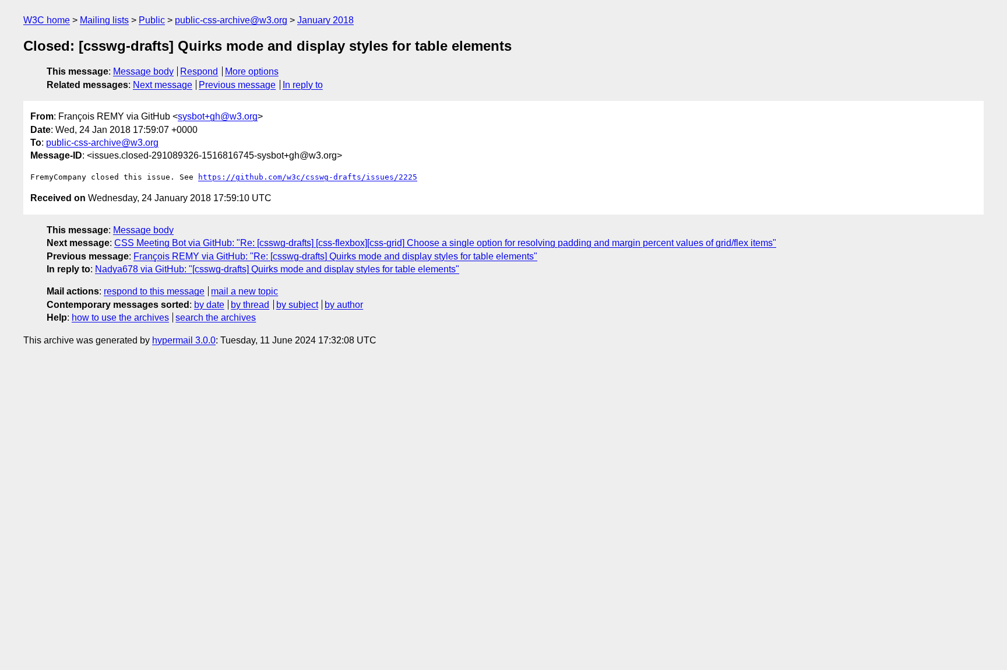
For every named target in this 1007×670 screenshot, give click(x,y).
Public (152, 20)
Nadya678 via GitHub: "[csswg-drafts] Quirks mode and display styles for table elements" (277, 269)
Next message (162, 85)
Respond (199, 71)
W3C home (46, 20)
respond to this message (154, 291)
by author (344, 305)
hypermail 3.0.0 (184, 340)
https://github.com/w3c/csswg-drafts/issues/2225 (307, 177)
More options (252, 71)
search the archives (215, 317)
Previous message (237, 85)
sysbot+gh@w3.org (218, 116)
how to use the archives (120, 317)
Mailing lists (104, 20)
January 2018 (325, 20)
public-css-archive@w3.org (231, 20)
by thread (250, 305)
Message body (143, 71)
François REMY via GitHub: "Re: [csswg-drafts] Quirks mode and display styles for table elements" (335, 256)
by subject (297, 305)
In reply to (303, 85)
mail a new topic (244, 291)
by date (209, 305)
